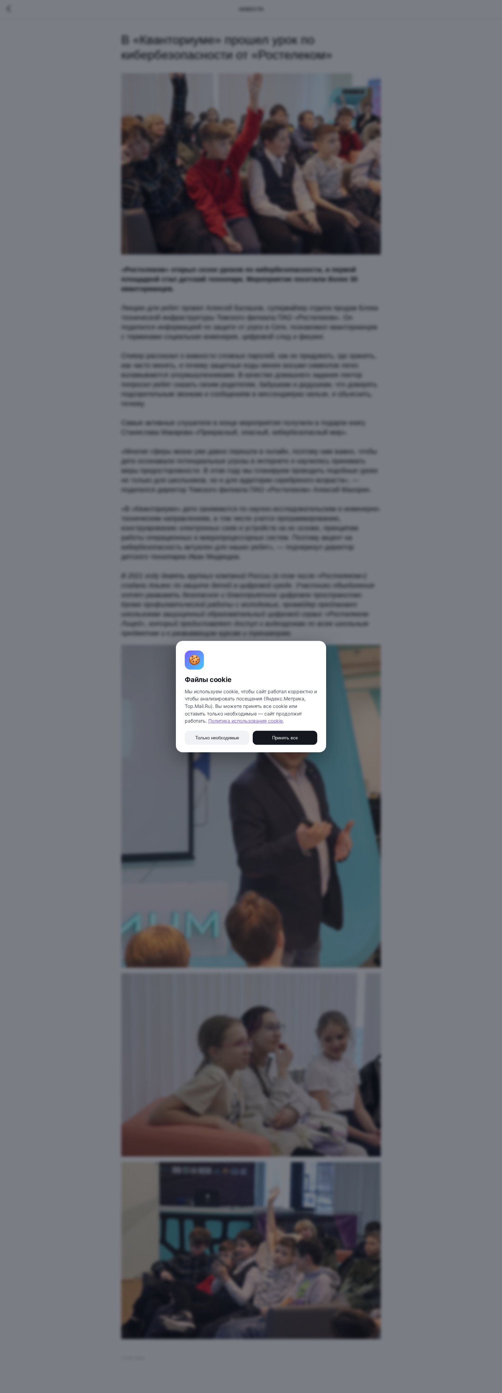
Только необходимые (217, 737)
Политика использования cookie (245, 721)
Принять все (285, 737)
